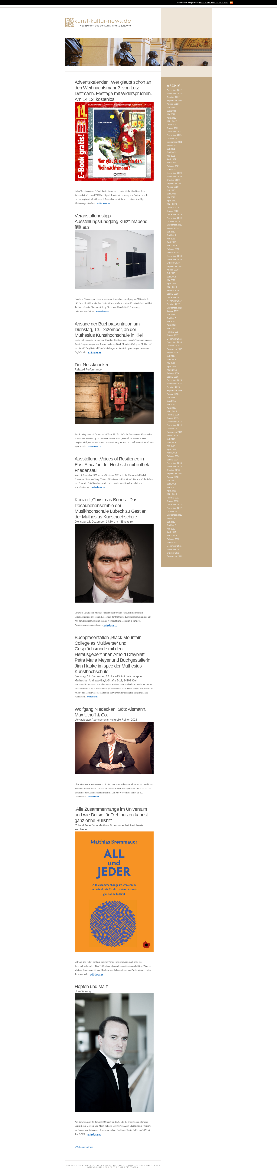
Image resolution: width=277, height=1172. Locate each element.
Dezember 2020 (174, 173)
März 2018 (172, 287)
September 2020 (174, 183)
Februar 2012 (173, 539)
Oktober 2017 (173, 304)
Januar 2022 (172, 128)
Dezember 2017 (174, 297)
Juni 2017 (171, 318)
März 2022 (172, 121)
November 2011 (174, 549)
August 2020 (172, 187)
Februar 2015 (173, 415)
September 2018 (174, 266)
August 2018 (172, 270)
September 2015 (174, 390)
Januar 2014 (172, 460)
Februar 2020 (173, 208)
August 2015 (172, 394)
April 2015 (171, 408)
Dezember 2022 (174, 90)
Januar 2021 (172, 169)
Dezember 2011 (174, 546)
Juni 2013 (171, 484)
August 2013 (172, 477)
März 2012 (172, 535)
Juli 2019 (171, 232)
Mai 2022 (171, 114)
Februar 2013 (173, 498)
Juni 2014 (171, 442)
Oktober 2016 (173, 345)
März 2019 (172, 245)
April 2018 (171, 283)
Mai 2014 (171, 446)
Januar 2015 (172, 418)
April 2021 (171, 159)
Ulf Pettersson (129, 1167)
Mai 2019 (171, 239)
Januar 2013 (172, 501)
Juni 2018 (171, 277)
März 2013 (172, 494)
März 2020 (172, 204)
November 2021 (174, 135)
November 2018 (174, 259)
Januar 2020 (172, 211)
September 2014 (174, 432)
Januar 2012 (172, 542)
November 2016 (174, 342)
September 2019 (174, 225)
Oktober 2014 (173, 428)
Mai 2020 (171, 197)
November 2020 (174, 176)
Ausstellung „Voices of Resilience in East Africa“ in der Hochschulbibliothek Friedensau (112, 464)
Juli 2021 (171, 149)
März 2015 (172, 411)
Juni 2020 (171, 194)
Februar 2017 (173, 332)
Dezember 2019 (174, 214)
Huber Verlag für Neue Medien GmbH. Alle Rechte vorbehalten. (106, 1165)
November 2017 (174, 301)
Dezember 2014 (174, 422)
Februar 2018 (173, 290)
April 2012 (171, 532)
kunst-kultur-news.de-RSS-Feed (213, 2)
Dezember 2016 (174, 339)
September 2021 (174, 142)
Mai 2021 (171, 156)
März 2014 (172, 453)
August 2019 (172, 228)
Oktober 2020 (173, 180)
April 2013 (171, 491)
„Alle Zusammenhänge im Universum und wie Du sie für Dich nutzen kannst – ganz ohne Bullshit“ (113, 814)
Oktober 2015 (173, 387)
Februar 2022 (173, 124)
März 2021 (172, 163)
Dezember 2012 (174, 504)
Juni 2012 (171, 525)
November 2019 (174, 218)
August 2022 (172, 104)
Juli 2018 (171, 273)
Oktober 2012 (173, 511)
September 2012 (174, 515)
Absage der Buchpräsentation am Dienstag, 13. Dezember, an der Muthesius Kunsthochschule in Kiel (109, 329)
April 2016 (171, 366)
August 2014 (172, 435)
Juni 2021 (171, 152)
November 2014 (174, 425)
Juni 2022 (171, 111)
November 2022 (174, 93)
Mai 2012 (171, 529)
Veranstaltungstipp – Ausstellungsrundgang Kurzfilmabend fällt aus (111, 221)
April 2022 (171, 118)
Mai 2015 (171, 404)
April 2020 (171, 201)
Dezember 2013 (174, 463)
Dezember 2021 (174, 131)
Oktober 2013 (173, 470)
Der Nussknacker (91, 364)
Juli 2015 (171, 397)
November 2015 (174, 384)
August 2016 (172, 352)
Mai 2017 (171, 321)
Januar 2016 (172, 377)
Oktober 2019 (173, 221)
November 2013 (174, 466)
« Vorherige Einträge (84, 1147)
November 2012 (174, 508)
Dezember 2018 (174, 256)
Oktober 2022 (173, 97)
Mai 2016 (171, 363)
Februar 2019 (173, 249)
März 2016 (172, 370)
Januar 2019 (172, 252)
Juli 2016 (171, 356)
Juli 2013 (171, 480)
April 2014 (171, 449)
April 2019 (171, 242)
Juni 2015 (171, 401)
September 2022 (174, 100)
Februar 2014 (173, 456)
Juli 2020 (171, 190)
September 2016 (174, 349)
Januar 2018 (172, 294)
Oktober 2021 (173, 138)
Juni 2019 (171, 235)
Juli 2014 (171, 439)
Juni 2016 (171, 359)
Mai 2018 (171, 280)
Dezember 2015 (174, 380)
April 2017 (171, 325)
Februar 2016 (173, 373)
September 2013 (174, 473)
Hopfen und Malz (91, 986)
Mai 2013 (171, 487)
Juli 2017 (171, 314)
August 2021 (172, 145)
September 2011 (174, 556)
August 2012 (172, 518)
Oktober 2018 (173, 263)
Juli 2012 (171, 522)
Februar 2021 (173, 166)
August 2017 (172, 311)
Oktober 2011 (173, 553)
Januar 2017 (172, 335)
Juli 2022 (171, 107)
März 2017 (172, 328)
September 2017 (174, 308)
